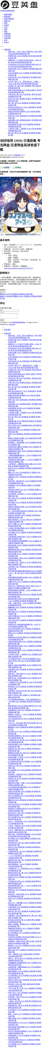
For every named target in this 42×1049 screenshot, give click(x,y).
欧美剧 (6, 25)
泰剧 (5, 31)
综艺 (5, 40)
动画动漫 (7, 38)
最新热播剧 (8, 14)
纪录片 (6, 42)
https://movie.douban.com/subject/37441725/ (18, 268)
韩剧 (5, 29)
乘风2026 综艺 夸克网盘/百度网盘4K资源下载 (16, 294)
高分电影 (7, 36)
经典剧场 (7, 34)
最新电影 (7, 16)
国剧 (5, 23)
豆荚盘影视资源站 (18, 322)
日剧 (5, 27)
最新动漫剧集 (9, 19)
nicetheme (12, 324)
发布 (2, 320)
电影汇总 (7, 21)
